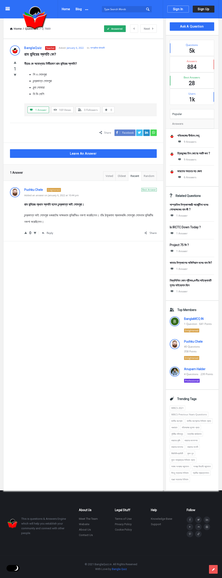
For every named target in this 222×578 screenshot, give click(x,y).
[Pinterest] (190, 534)
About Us (85, 529)
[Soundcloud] (198, 527)
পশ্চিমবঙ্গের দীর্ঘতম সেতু (188, 135)
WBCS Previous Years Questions (189, 414)
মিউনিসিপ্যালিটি (177, 453)
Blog (79, 9)
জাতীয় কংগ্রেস (177, 421)
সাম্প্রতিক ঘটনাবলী (97, 47)
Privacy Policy (123, 524)
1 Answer (182, 215)
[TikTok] (198, 534)
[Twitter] (198, 519)
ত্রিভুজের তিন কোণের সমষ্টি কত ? (193, 153)
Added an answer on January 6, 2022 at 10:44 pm (51, 195)
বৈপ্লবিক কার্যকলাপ (194, 434)
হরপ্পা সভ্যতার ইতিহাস (179, 479)
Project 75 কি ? (179, 245)
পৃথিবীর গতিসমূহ (177, 434)
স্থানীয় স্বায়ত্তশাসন (201, 472)
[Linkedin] (207, 519)
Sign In (178, 9)
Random (149, 176)
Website (84, 524)
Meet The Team (88, 518)
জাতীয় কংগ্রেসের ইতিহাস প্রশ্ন (199, 421)
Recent (135, 176)
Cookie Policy (123, 529)
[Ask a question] (213, 569)
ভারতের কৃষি (175, 440)
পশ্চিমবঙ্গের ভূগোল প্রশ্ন (190, 427)
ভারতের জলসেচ (177, 446)
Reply (50, 233)
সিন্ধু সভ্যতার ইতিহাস (180, 472)
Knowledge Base (161, 518)
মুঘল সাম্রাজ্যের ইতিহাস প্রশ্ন (183, 459)
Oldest (122, 176)
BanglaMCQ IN (194, 319)
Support (156, 524)
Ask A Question (192, 26)
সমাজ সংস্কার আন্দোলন (180, 466)
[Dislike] (15, 75)
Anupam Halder (195, 369)
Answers (177, 123)
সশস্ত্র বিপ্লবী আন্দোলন (202, 466)
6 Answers (190, 177)
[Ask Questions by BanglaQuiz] (37, 9)
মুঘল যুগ (190, 453)
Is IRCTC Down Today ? (185, 227)
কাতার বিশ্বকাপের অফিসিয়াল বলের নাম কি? (191, 262)
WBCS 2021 (177, 408)
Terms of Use (123, 518)
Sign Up (203, 9)
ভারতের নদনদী (192, 446)
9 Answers (190, 142)
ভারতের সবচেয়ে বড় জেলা (189, 171)
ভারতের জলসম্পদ (191, 440)
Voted (109, 176)
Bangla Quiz (119, 569)
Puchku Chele (193, 341)
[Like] (15, 62)
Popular (177, 114)
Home (66, 9)
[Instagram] (207, 527)
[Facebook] (190, 519)
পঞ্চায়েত (174, 427)
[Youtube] (190, 527)
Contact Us (86, 535)
